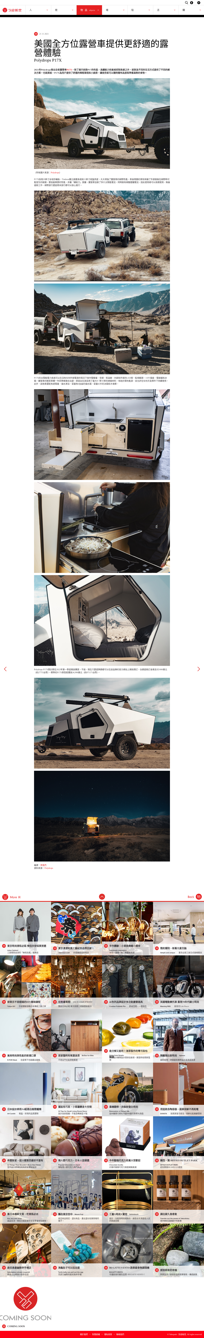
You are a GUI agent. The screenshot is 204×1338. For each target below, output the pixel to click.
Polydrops (55, 172)
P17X (69, 70)
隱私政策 (108, 1334)
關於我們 (84, 1334)
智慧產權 (96, 1334)
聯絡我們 (120, 1334)
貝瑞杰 (43, 865)
